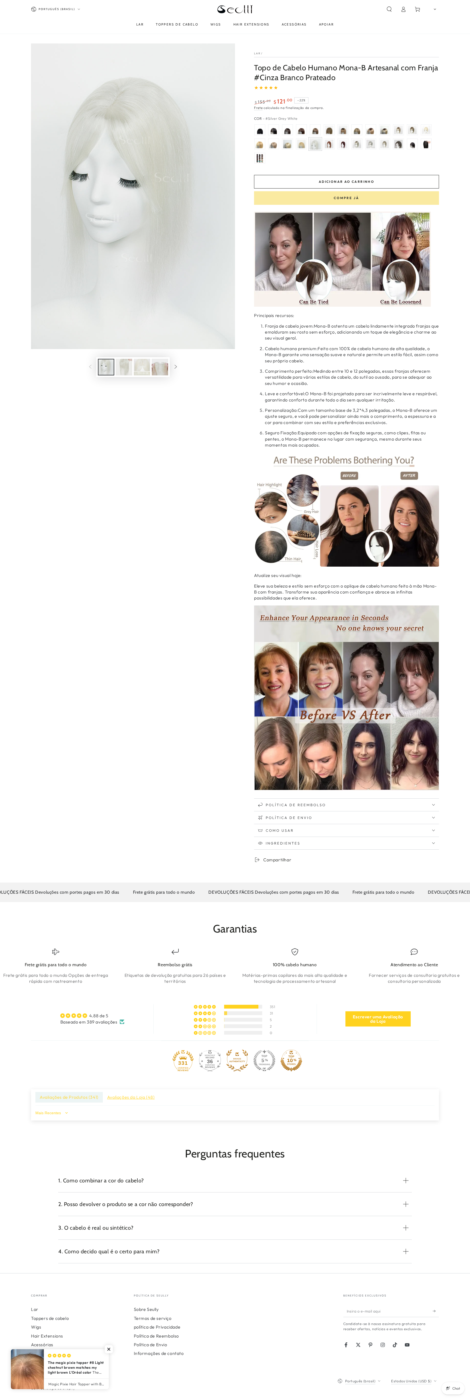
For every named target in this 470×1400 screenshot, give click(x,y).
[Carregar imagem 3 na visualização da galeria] (142, 367)
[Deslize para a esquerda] (90, 367)
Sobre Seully (146, 1309)
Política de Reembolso (156, 1336)
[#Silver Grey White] (315, 144)
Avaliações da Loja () (131, 1097)
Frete (258, 108)
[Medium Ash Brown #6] (315, 130)
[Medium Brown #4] (301, 130)
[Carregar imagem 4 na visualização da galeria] (160, 367)
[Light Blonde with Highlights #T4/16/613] (384, 130)
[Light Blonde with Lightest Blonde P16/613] (301, 144)
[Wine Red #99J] (343, 144)
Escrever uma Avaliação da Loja (378, 1019)
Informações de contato (159, 1353)
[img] (92, 1016)
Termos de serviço (153, 1318)
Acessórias (42, 1344)
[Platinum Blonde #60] (426, 130)
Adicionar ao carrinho (346, 182)
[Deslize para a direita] (176, 367)
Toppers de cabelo (50, 1318)
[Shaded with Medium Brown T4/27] (370, 130)
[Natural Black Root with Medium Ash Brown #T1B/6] (343, 130)
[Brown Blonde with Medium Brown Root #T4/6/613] (412, 130)
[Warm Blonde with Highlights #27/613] (259, 144)
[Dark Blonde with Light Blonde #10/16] (273, 144)
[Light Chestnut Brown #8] (329, 130)
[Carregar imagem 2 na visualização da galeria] (124, 367)
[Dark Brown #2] (287, 130)
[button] (389, 9)
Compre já (346, 198)
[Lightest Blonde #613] (287, 144)
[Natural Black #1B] (273, 130)
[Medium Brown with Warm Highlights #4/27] (357, 130)
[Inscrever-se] (436, 1311)
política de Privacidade (157, 1327)
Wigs (36, 1327)
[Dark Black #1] (259, 130)
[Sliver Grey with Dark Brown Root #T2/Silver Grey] (357, 144)
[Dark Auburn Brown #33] (329, 144)
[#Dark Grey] (398, 144)
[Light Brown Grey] (384, 144)
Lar (257, 53)
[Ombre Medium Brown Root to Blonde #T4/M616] (398, 130)
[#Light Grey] (370, 144)
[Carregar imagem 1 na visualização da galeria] (106, 367)
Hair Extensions (47, 1336)
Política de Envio (150, 1344)
